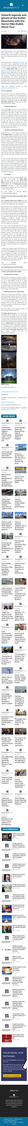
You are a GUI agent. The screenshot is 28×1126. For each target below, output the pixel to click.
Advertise (20, 1122)
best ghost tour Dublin (16, 109)
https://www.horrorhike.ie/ (11, 88)
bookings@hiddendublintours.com (10, 391)
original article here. (11, 409)
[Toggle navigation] (22, 5)
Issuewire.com (20, 62)
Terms (5, 1122)
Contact (14, 1124)
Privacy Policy (12, 1122)
